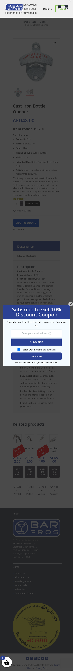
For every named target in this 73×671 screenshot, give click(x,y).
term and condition (46, 349)
